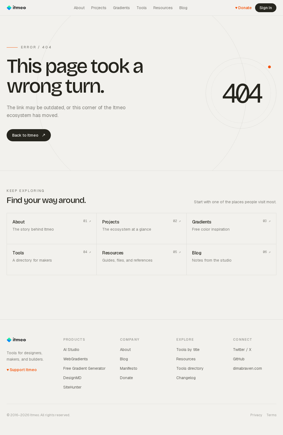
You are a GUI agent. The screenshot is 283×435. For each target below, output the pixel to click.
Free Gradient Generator (84, 368)
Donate (126, 377)
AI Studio (71, 349)
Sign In (266, 7)
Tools (142, 7)
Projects (98, 7)
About (79, 7)
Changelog (186, 377)
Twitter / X (242, 349)
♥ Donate (243, 7)
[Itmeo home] (16, 7)
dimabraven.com (247, 368)
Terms (271, 415)
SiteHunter (72, 387)
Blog (183, 7)
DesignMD (72, 377)
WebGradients (75, 358)
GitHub (239, 358)
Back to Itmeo (28, 135)
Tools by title (188, 349)
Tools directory (190, 368)
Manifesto (128, 368)
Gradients (121, 7)
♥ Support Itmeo (22, 369)
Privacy (256, 415)
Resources (163, 7)
